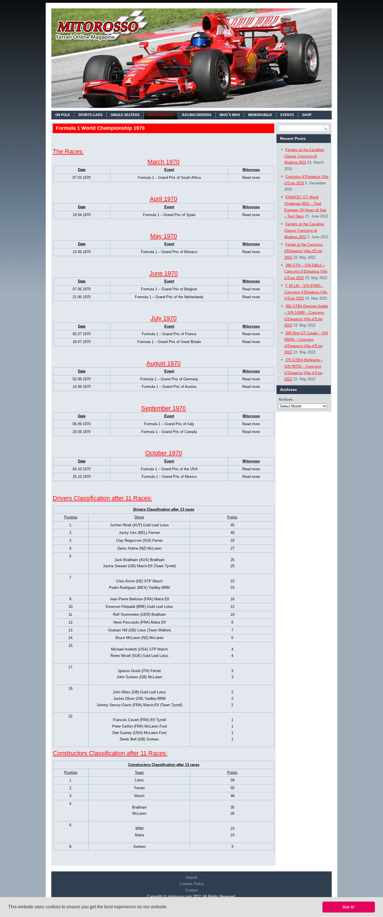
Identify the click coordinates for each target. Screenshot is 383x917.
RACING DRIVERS (196, 115)
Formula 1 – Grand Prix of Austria (169, 387)
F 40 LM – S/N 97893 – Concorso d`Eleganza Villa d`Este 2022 (305, 292)
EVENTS (287, 115)
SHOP (307, 115)
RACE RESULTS (161, 115)
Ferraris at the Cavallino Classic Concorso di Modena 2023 (304, 156)
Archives (285, 399)
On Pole (62, 115)
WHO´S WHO (230, 115)
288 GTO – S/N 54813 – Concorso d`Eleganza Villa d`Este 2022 (305, 271)
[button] (169, 907)
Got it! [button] (349, 907)
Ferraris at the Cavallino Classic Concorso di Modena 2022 (304, 230)
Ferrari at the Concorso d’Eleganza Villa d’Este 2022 (303, 251)
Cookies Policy (191, 884)
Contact (191, 890)
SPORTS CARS (90, 115)
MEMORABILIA (260, 115)
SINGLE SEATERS (125, 115)
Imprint (191, 877)
